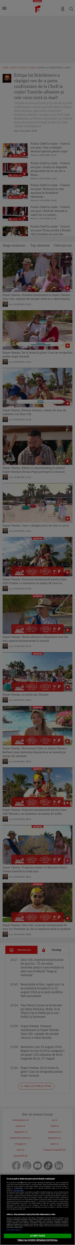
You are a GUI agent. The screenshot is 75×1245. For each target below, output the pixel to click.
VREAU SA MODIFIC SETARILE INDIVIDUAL (37, 1240)
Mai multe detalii (18, 1190)
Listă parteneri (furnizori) (14, 1230)
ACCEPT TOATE (37, 1235)
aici (37, 1201)
